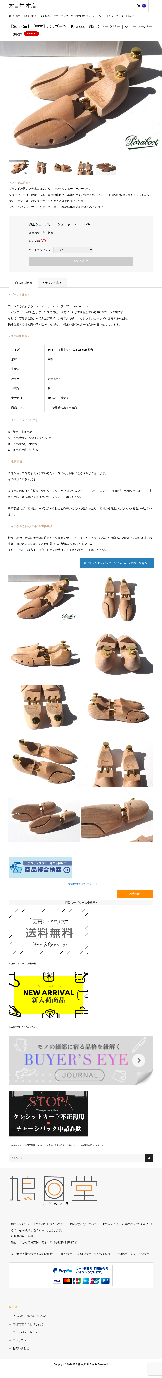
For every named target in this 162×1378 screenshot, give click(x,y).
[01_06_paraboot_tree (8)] (44, 784)
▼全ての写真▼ (52, 282)
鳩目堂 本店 (22, 6)
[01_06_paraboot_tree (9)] (117, 620)
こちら (20, 549)
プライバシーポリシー (26, 1332)
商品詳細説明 (23, 282)
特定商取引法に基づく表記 (29, 1316)
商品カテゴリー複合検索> (81, 902)
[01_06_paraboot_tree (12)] (117, 839)
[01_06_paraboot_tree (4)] (44, 674)
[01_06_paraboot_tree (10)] (117, 784)
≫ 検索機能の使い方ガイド (81, 884)
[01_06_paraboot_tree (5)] (117, 674)
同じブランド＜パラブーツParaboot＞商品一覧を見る (117, 563)
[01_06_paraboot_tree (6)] (44, 729)
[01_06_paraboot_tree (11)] (44, 839)
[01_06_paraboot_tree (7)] (117, 729)
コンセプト (19, 1340)
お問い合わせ (21, 1348)
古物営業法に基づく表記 (28, 1324)
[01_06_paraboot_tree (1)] (44, 620)
